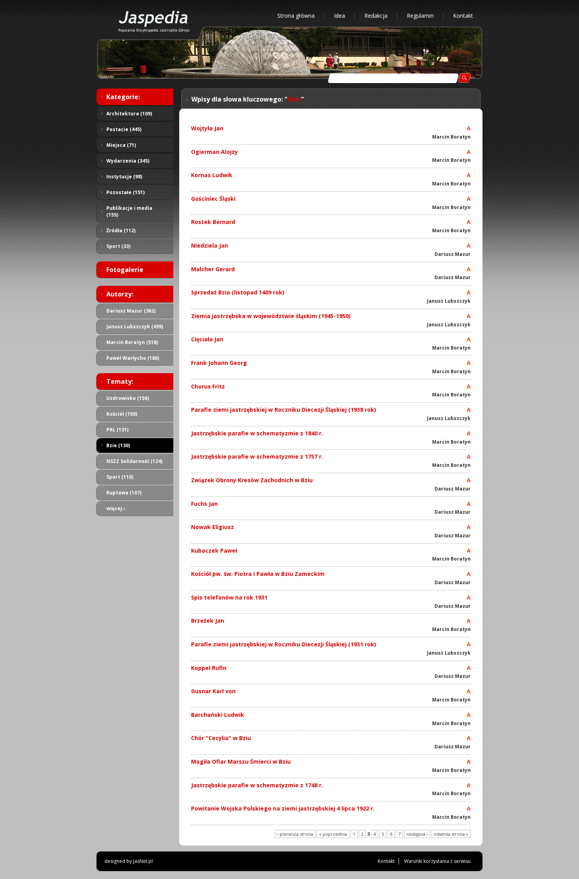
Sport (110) (119, 477)
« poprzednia (333, 834)
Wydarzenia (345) (127, 160)
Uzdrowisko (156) (127, 398)
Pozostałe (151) (125, 192)
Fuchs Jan (204, 503)
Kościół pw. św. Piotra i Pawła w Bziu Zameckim (258, 573)
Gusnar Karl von (213, 691)
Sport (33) (118, 246)
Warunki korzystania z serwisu (437, 861)
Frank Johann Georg (219, 362)
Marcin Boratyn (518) (132, 342)
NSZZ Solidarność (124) (134, 461)
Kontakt (463, 15)
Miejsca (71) (121, 145)
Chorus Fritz (208, 386)
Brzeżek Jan (207, 620)
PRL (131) (117, 429)
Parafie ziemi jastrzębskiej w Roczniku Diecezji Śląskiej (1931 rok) (283, 644)
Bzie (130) (118, 445)
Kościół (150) (121, 414)
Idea (339, 15)
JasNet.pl (143, 861)
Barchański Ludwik (217, 714)
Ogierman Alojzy (214, 151)
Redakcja (376, 15)
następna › (417, 834)
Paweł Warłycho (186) (132, 358)
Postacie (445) (123, 129)
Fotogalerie (124, 269)
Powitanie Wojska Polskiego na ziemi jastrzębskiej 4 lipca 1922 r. (283, 808)
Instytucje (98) (124, 176)
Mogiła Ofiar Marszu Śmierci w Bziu (241, 761)
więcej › (115, 508)
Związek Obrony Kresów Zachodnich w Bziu (252, 480)
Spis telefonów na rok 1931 (229, 597)
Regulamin (420, 15)
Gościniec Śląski (213, 198)
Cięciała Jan (207, 339)
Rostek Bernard (213, 222)
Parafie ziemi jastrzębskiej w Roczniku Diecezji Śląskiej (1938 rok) (283, 409)
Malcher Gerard (213, 269)
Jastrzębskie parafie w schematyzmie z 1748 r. (257, 785)
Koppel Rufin (208, 668)
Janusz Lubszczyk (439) (134, 326)
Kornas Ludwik (211, 175)
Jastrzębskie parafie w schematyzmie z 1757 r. (257, 456)
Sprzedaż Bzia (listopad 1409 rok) (237, 292)
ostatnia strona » (451, 834)
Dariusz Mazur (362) (131, 310)
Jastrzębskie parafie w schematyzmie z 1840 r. (257, 433)
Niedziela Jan (209, 245)
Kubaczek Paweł (214, 550)
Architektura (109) (129, 113)
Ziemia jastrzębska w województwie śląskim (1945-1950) (271, 316)
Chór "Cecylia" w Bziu (221, 738)
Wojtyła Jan (207, 128)
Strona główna (296, 15)
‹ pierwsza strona (295, 834)
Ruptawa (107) (123, 492)
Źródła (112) (120, 230)
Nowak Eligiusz (212, 527)
